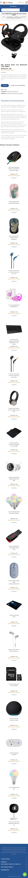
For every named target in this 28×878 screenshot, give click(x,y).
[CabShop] (8, 2)
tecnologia (20, 93)
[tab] (5, 101)
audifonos (9, 93)
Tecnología (9, 17)
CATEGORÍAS (13, 6)
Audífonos (17, 17)
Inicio (4, 17)
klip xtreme (14, 93)
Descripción (5, 101)
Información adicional (16, 101)
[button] (25, 874)
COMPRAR (4, 85)
